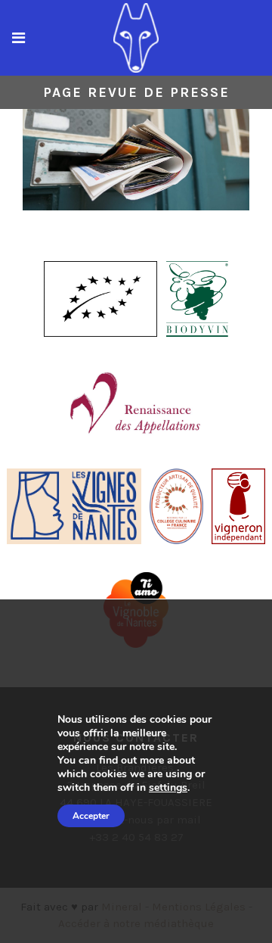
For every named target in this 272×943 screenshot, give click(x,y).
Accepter (91, 816)
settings (168, 788)
